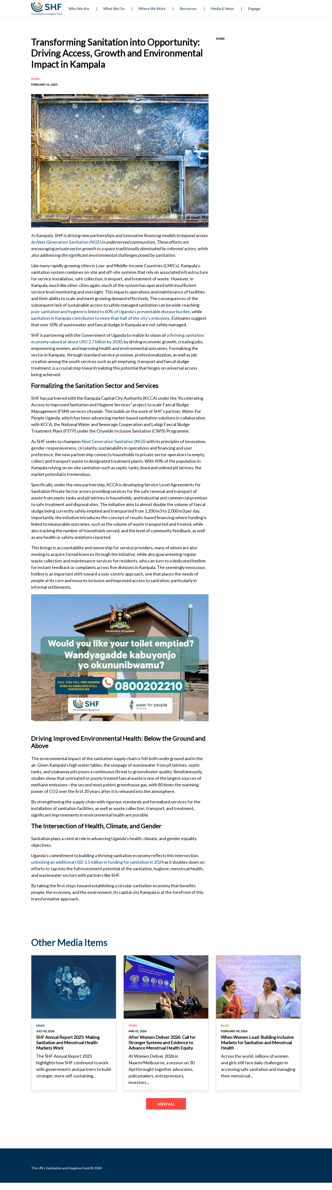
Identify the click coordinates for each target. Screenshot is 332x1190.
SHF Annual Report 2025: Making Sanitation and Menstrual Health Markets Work (68, 1042)
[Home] (46, 8)
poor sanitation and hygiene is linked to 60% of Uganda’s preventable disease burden (110, 311)
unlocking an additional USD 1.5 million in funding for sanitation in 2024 (97, 862)
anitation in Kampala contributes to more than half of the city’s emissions (101, 318)
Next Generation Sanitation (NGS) (68, 242)
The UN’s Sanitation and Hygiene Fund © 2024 (66, 1168)
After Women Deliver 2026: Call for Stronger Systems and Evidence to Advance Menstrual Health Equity (162, 1042)
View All (166, 1103)
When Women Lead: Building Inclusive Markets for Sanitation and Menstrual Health (257, 1042)
